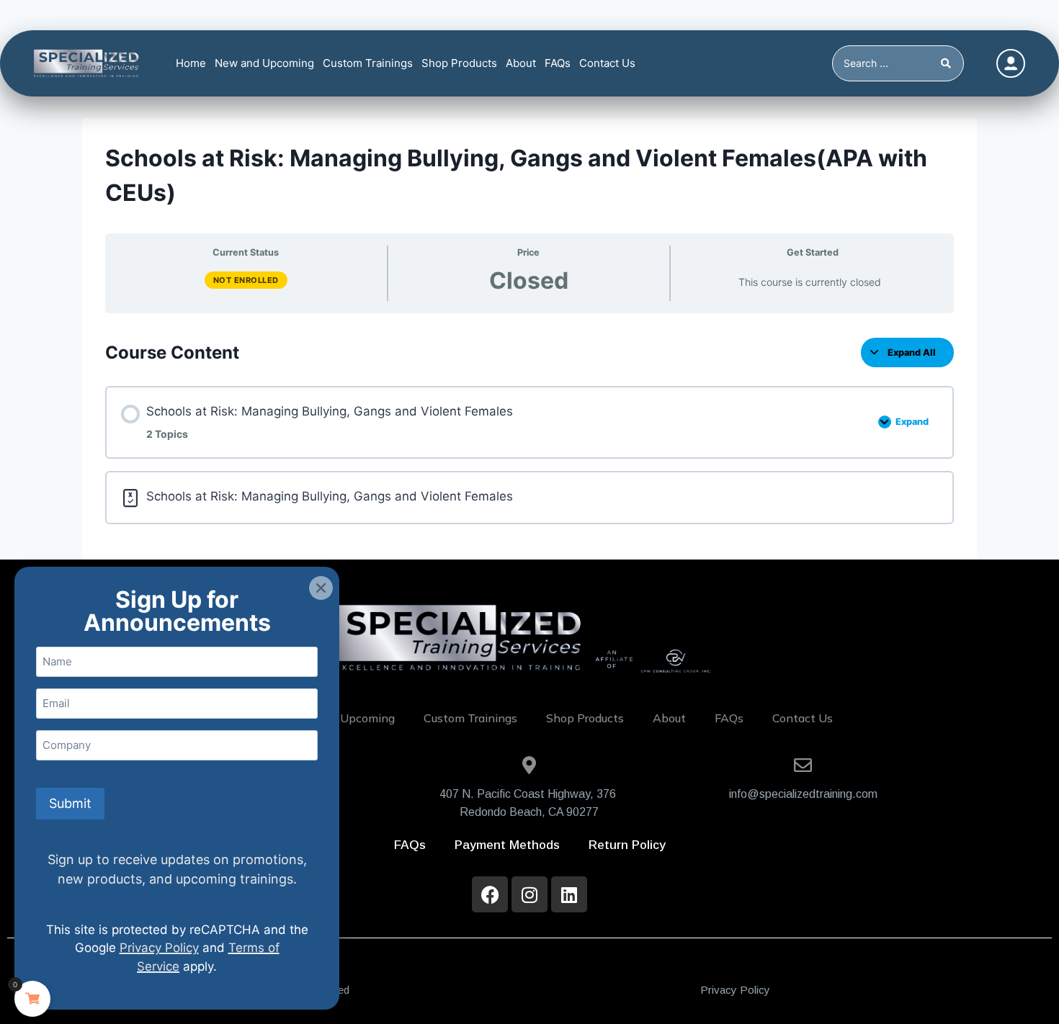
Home (191, 63)
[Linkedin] (569, 894)
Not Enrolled (246, 280)
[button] (321, 588)
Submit (70, 803)
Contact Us (607, 63)
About (521, 63)
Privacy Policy (735, 990)
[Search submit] (948, 63)
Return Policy (627, 845)
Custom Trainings (368, 63)
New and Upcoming (264, 63)
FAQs (558, 63)
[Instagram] (529, 894)
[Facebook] (490, 894)
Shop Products (459, 63)
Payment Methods (507, 845)
